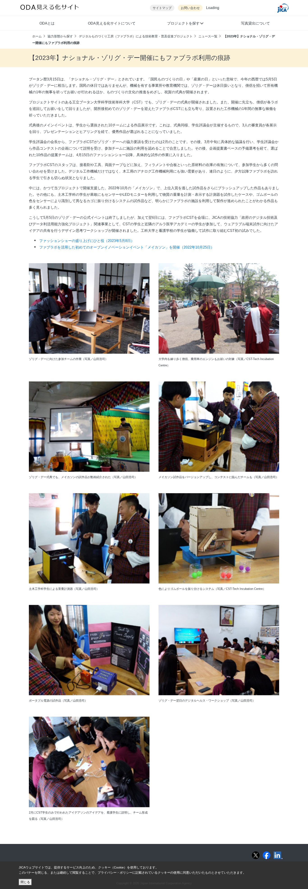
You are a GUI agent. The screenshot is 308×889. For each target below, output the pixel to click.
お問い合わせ (190, 8)
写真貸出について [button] (255, 23)
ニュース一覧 (207, 36)
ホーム (37, 36)
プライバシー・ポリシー (115, 872)
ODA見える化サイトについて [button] (112, 23)
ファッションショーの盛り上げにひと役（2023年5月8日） (86, 241)
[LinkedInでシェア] (278, 855)
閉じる (25, 882)
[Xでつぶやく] (256, 855)
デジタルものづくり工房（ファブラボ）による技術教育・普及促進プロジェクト (136, 36)
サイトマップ (162, 8)
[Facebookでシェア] (266, 855)
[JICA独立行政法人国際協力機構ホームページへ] (283, 8)
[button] (185, 24)
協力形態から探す (60, 36)
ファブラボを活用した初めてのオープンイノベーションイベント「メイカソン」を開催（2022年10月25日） (126, 247)
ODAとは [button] (47, 23)
